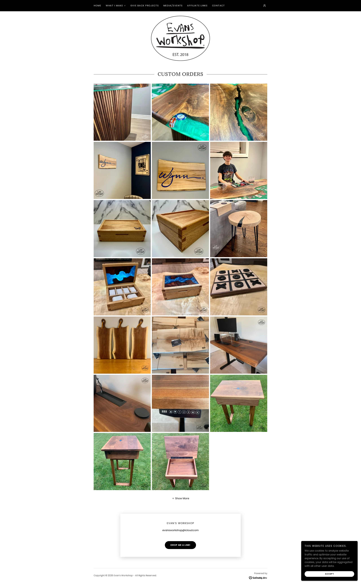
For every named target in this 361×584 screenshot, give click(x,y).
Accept (329, 573)
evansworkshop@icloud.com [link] (180, 530)
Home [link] (97, 5)
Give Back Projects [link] (144, 5)
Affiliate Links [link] (197, 5)
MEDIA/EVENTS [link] (173, 5)
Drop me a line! (180, 545)
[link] (180, 38)
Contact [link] (218, 5)
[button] (116, 5)
